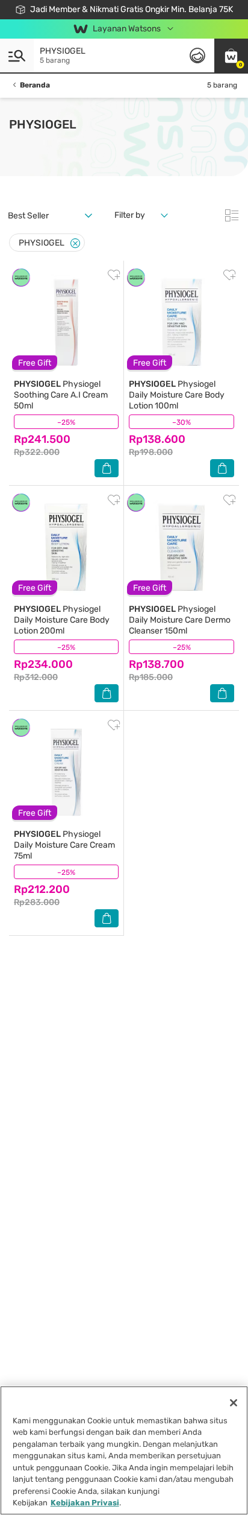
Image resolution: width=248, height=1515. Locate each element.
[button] (231, 55)
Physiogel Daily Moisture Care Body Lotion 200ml (62, 620)
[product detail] (66, 322)
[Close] (75, 243)
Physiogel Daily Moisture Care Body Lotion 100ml (177, 395)
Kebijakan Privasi (85, 1502)
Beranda (35, 85)
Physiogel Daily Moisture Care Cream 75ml (64, 845)
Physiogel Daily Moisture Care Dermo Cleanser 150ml (180, 620)
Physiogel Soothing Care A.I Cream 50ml (61, 395)
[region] (124, 1450)
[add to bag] (107, 468)
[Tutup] (233, 1403)
